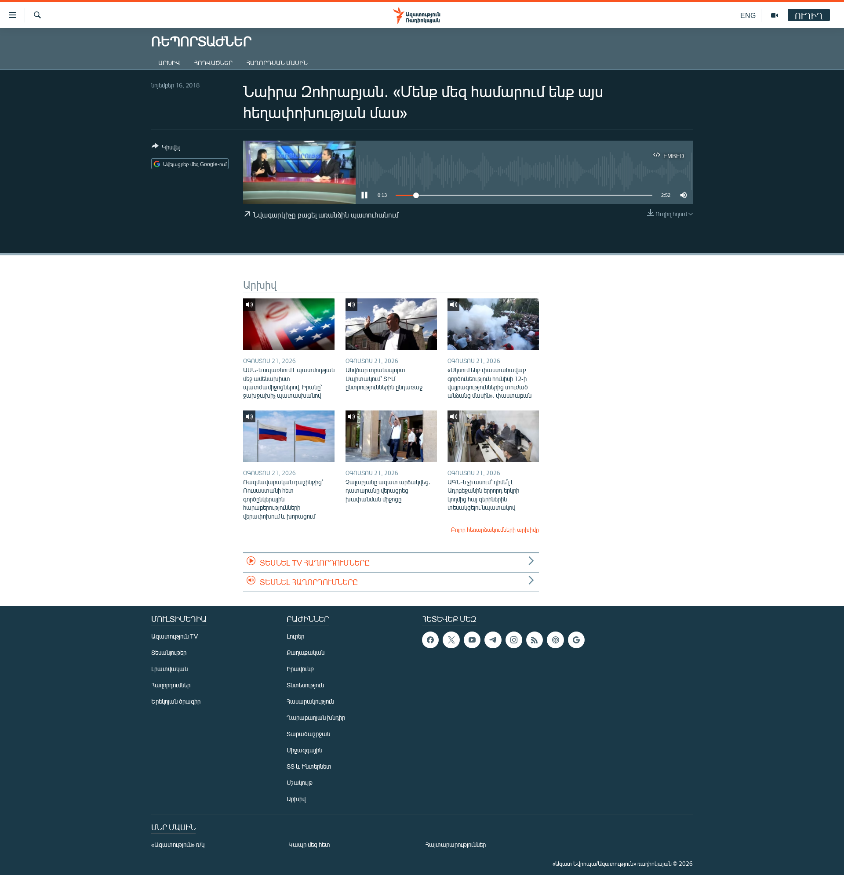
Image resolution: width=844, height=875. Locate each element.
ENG (748, 15)
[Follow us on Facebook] (430, 640)
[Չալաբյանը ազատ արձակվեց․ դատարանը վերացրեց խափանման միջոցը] (391, 436)
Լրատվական (169, 668)
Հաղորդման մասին (277, 62)
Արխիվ (169, 62)
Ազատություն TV (174, 636)
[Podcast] (555, 640)
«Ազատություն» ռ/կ (177, 844)
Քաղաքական (305, 652)
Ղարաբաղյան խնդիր (316, 717)
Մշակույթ (300, 782)
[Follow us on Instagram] (514, 640)
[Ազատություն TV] (774, 15)
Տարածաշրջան (308, 733)
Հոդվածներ (213, 62)
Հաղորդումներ (170, 685)
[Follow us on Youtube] (472, 640)
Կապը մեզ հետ (309, 844)
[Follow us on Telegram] (492, 640)
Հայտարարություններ (456, 844)
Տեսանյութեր (168, 652)
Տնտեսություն (305, 685)
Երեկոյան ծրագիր (175, 701)
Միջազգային (304, 750)
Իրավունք (300, 668)
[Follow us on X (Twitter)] (451, 640)
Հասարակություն (310, 701)
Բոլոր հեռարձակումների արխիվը (495, 529)
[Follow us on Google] (576, 640)
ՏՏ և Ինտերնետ (309, 766)
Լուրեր (295, 636)
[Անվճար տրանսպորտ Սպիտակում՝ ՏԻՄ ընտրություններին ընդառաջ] (391, 324)
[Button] (166, 148)
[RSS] (534, 640)
